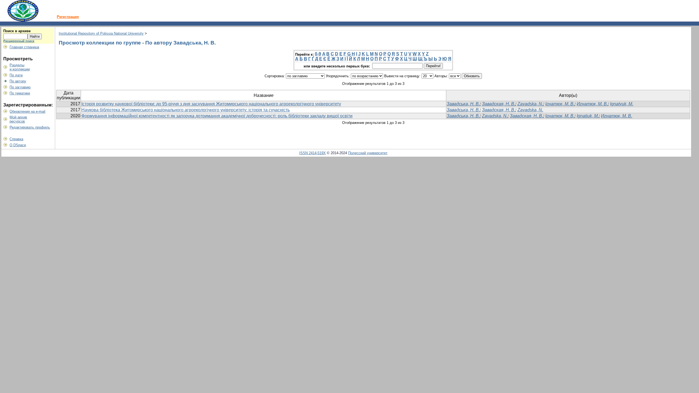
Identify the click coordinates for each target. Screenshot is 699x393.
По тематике (20, 93)
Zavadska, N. (530, 104)
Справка (16, 139)
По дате (16, 75)
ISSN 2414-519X (312, 153)
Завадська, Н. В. (463, 104)
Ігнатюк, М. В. (559, 104)
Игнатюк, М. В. (592, 104)
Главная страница (24, 47)
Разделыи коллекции (20, 67)
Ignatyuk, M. (621, 104)
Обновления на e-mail (27, 111)
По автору (18, 81)
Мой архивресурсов (18, 119)
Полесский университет (367, 153)
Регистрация (68, 17)
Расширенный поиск (18, 41)
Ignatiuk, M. (588, 116)
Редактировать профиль (30, 127)
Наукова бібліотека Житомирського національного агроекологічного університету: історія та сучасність (185, 110)
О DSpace (18, 145)
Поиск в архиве (17, 31)
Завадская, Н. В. (498, 104)
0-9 (318, 54)
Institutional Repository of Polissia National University (101, 33)
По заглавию (20, 87)
